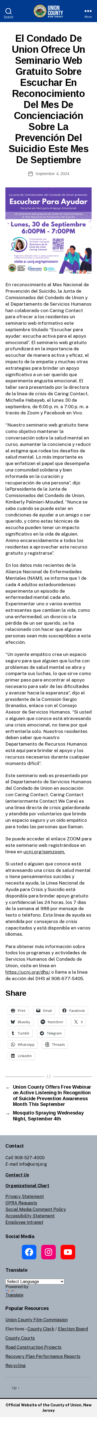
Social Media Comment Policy (35, 1209)
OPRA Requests (21, 1203)
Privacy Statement (24, 1196)
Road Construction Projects (33, 1347)
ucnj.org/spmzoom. (44, 851)
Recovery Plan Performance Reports (42, 1356)
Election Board (73, 1329)
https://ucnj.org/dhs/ (27, 972)
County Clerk (40, 1329)
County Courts (20, 1338)
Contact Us (17, 1175)
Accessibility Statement (30, 1215)
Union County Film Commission (36, 1319)
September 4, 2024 (52, 173)
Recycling (15, 1365)
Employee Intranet (24, 1222)
